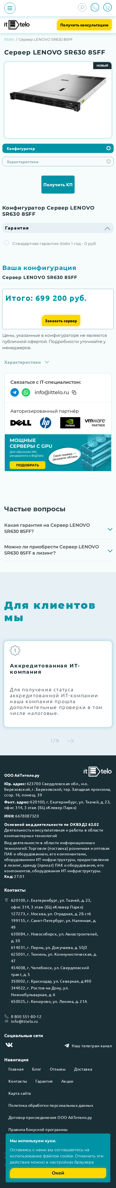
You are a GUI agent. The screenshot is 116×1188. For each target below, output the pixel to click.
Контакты (17, 1080)
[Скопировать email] (74, 392)
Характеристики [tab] (23, 161)
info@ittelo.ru (52, 392)
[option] (58, 93)
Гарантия (44, 1080)
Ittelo (9, 39)
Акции (67, 1080)
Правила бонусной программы (38, 1129)
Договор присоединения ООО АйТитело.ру (50, 1117)
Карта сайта (19, 1093)
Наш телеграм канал (92, 1045)
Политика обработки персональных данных (50, 1105)
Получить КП (58, 184)
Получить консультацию (84, 24)
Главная (16, 1068)
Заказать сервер (61, 320)
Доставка (83, 1068)
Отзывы (58, 1068)
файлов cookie (58, 1156)
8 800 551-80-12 (26, 1016)
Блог (36, 1068)
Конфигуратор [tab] (21, 148)
